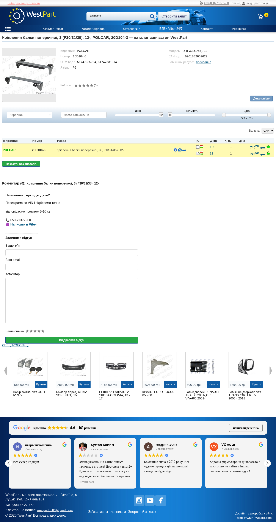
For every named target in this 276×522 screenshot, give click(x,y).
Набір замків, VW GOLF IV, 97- (29, 393)
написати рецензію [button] (246, 428)
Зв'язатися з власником (107, 512)
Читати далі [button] (86, 482)
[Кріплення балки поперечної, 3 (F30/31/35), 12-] (29, 75)
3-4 (212, 146)
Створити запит (174, 16)
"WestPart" (24, 515)
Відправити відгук (71, 340)
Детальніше (261, 98)
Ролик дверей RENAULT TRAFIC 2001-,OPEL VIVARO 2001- (202, 395)
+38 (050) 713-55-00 (216, 3)
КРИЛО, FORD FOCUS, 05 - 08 (158, 393)
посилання (203, 62)
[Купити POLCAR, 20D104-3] (268, 146)
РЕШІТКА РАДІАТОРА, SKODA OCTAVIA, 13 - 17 (114, 395)
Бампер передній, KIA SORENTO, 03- (71, 393)
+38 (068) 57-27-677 (19, 504)
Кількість (192, 110)
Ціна (246, 110)
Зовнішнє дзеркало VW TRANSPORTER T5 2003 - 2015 (245, 395)
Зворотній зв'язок (142, 512)
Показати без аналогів (21, 164)
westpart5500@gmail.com (55, 510)
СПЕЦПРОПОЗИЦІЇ (15, 345)
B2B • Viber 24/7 (170, 28)
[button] (267, 463)
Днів (138, 110)
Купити (41, 384)
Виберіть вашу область (24, 3)
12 (161, 115)
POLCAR (9, 150)
